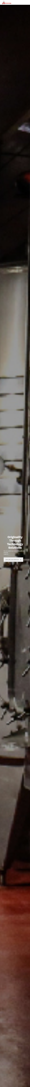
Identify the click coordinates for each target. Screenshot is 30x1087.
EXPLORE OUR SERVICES (12, 559)
